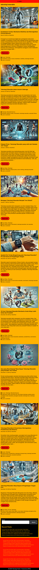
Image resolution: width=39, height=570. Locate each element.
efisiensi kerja (5, 453)
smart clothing (20, 169)
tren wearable (30, 224)
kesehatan (17, 58)
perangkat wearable (18, 395)
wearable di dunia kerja (6, 454)
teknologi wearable (29, 58)
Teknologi (8, 57)
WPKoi (29, 568)
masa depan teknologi (22, 394)
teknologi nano (26, 395)
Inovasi (3, 57)
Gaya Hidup (4, 168)
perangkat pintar (32, 511)
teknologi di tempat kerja (21, 453)
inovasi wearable (14, 336)
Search (3, 519)
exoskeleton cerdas (6, 58)
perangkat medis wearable (7, 395)
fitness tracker (5, 511)
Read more (5, 53)
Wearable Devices (11, 112)
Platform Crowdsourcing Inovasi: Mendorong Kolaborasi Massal (16, 535)
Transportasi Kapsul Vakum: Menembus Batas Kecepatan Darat (16, 532)
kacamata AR (14, 394)
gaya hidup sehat (6, 336)
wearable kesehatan (16, 454)
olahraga (4, 113)
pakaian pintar (13, 169)
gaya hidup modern (6, 224)
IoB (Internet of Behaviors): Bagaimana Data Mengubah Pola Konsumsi (17, 533)
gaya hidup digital (13, 511)
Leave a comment (6, 60)
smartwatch (17, 113)
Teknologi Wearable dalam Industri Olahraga (14, 89)
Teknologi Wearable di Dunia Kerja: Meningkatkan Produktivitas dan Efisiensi (16, 428)
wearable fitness (33, 113)
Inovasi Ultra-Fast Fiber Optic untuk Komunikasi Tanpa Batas (15, 529)
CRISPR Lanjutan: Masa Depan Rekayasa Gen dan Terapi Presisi (16, 530)
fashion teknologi (6, 169)
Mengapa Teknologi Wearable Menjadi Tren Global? (16, 200)
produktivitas (27, 336)
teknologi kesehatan (11, 512)
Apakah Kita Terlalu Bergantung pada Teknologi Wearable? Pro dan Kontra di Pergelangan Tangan (19, 255)
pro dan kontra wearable (16, 280)
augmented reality (6, 394)
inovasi (13, 58)
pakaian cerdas (10, 113)
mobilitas (22, 58)
